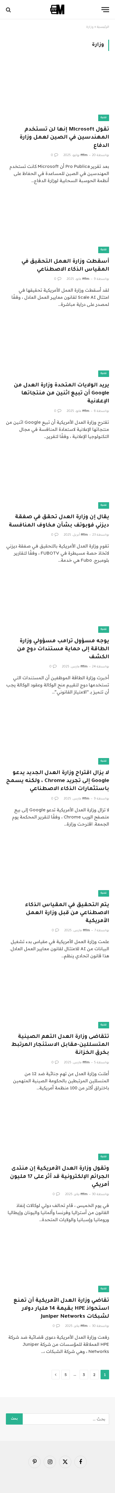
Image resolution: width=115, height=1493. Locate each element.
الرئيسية (103, 27)
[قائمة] (105, 9)
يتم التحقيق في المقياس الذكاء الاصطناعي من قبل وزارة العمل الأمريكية (67, 913)
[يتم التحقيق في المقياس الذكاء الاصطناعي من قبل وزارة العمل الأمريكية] (57, 867)
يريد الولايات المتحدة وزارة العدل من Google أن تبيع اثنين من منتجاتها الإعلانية (61, 393)
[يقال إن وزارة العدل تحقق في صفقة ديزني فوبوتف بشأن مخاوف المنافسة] (57, 480)
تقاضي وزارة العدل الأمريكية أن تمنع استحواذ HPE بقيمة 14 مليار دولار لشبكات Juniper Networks (61, 1309)
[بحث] (9, 9)
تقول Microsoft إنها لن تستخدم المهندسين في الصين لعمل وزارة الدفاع (64, 138)
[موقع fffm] (57, 9)
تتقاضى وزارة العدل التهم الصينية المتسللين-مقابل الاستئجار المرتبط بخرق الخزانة (60, 1045)
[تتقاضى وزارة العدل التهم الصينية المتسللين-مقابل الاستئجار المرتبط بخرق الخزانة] (57, 999)
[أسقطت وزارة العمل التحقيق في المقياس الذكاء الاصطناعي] (57, 224)
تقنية (104, 117)
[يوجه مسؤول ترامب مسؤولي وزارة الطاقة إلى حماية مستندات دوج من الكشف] (57, 603)
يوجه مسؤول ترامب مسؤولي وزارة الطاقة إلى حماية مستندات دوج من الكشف (63, 649)
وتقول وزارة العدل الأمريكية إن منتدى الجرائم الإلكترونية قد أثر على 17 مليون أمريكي (59, 1177)
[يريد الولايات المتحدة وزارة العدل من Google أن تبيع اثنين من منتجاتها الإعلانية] (57, 348)
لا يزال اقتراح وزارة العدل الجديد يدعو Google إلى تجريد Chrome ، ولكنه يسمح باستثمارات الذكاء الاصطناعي (57, 781)
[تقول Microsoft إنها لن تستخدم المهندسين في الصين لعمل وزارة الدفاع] (57, 92)
